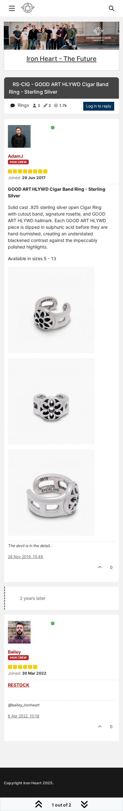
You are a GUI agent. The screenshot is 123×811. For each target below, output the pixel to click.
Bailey (14, 652)
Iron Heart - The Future (61, 59)
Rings (23, 105)
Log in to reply (98, 106)
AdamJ (15, 156)
